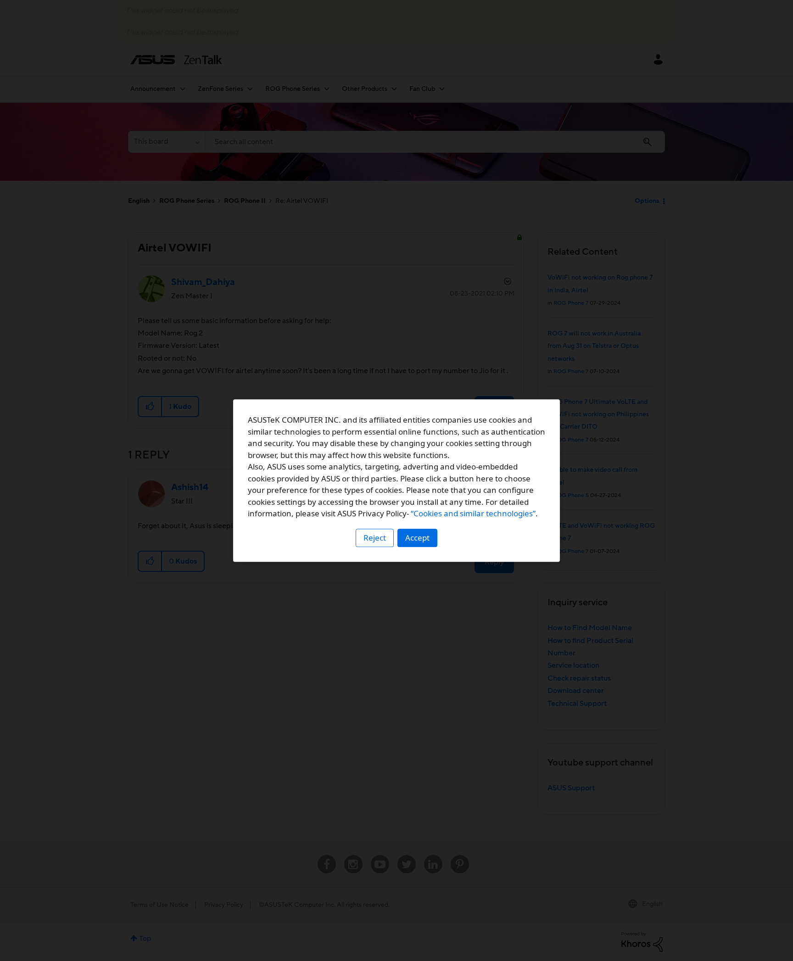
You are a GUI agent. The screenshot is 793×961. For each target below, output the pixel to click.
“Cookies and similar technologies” (473, 513)
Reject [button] (374, 537)
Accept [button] (417, 537)
